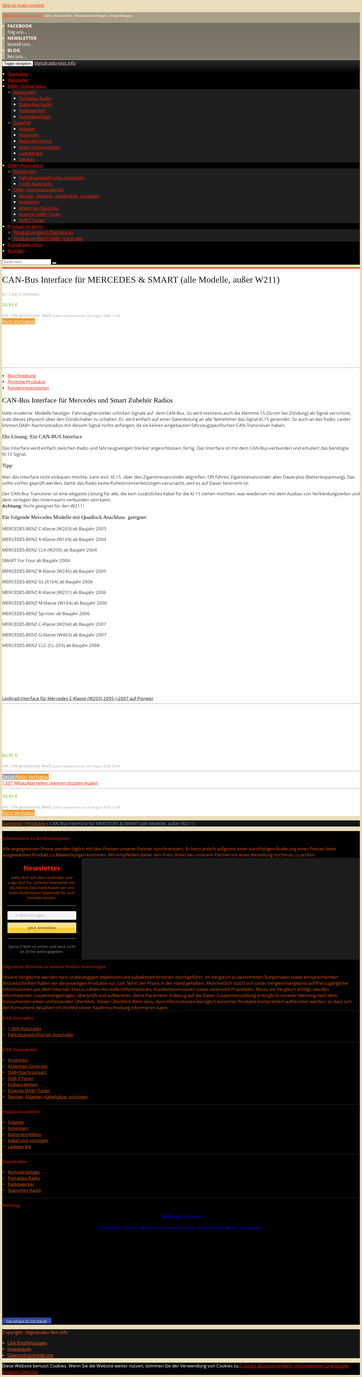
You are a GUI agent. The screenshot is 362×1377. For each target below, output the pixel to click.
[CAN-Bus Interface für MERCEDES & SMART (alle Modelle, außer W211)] (42, 362)
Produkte (35, 823)
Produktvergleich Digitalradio (43, 232)
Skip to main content (23, 5)
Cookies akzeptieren (261, 1366)
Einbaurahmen (23, 1084)
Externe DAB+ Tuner (40, 214)
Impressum (19, 1349)
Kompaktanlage (35, 116)
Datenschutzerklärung (30, 1355)
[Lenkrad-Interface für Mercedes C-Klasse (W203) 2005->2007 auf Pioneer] (42, 744)
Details (9, 777)
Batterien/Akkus (35, 141)
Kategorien (25, 92)
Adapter (27, 129)
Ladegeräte (30, 153)
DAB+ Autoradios (25, 165)
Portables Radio (35, 98)
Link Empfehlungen (27, 1343)
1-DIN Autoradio (35, 184)
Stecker (26, 159)
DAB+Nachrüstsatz (27, 1072)
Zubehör (22, 123)
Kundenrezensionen (28, 388)
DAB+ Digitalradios (27, 86)
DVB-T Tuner (32, 220)
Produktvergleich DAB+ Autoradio (48, 238)
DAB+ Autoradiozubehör (39, 190)
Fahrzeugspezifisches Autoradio (51, 177)
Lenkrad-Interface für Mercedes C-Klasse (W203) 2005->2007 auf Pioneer (77, 698)
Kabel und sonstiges (39, 147)
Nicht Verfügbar (18, 321)
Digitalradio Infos (25, 245)
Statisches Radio (35, 104)
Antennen (29, 135)
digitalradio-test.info (55, 63)
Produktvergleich (25, 226)
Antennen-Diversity (39, 208)
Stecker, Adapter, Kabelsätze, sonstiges (59, 196)
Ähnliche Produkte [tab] (26, 382)
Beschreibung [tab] (21, 376)
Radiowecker (32, 110)
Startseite (18, 74)
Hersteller (18, 80)
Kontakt (16, 251)
